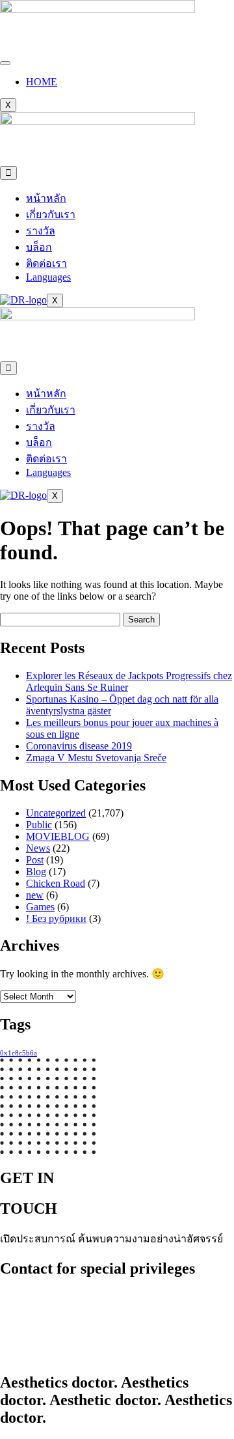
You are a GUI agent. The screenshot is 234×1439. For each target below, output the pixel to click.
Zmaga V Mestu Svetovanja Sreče (96, 757)
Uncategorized (56, 812)
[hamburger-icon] (5, 63)
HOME (41, 81)
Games (40, 906)
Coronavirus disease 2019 (79, 745)
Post (35, 859)
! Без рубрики (56, 918)
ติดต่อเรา (46, 263)
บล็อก (39, 247)
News (38, 848)
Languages (48, 277)
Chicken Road (55, 883)
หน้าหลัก (46, 198)
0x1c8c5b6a (18, 1053)
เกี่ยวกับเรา (50, 214)
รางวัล (40, 230)
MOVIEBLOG (58, 836)
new (35, 895)
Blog (36, 871)
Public (39, 824)
